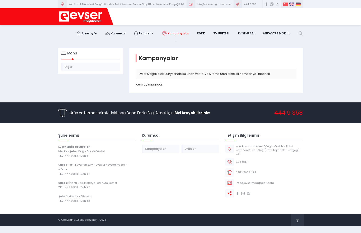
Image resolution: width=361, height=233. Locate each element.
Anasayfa (89, 33)
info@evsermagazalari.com (214, 4)
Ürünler (145, 33)
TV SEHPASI (246, 33)
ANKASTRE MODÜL (276, 33)
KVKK (201, 33)
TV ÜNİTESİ (221, 33)
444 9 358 (250, 4)
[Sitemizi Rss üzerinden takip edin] (277, 4)
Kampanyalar (178, 33)
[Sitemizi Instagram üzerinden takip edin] (271, 4)
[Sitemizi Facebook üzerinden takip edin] (266, 4)
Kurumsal (118, 33)
